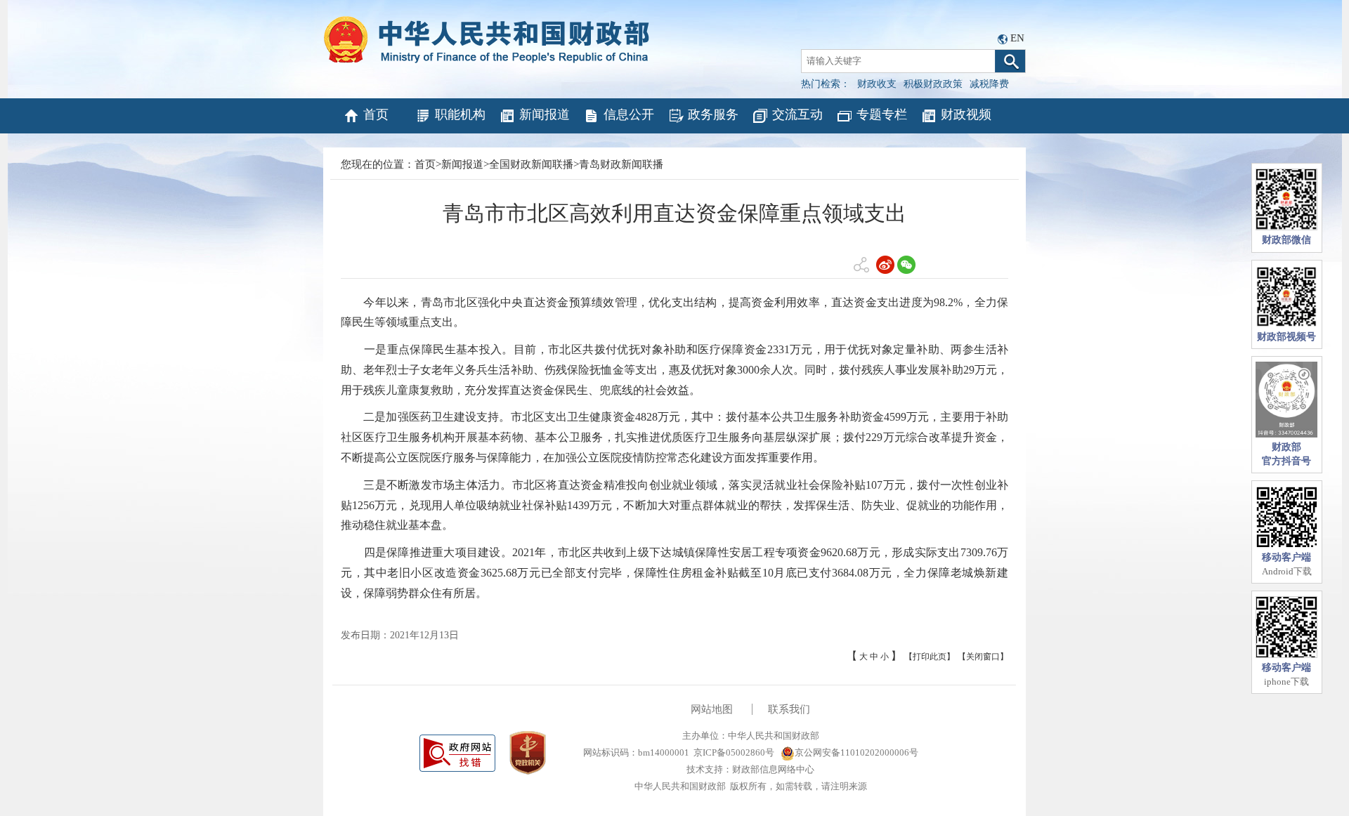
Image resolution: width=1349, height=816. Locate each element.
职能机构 (460, 114)
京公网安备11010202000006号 (856, 752)
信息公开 (629, 114)
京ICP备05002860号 (733, 752)
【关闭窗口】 (983, 657)
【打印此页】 (929, 657)
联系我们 (789, 709)
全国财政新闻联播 (531, 164)
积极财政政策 (933, 84)
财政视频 (966, 114)
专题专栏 (881, 114)
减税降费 (989, 84)
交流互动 (797, 114)
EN (1017, 38)
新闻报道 (544, 114)
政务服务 (713, 114)
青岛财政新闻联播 (621, 164)
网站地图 (712, 709)
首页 (376, 114)
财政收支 (877, 84)
